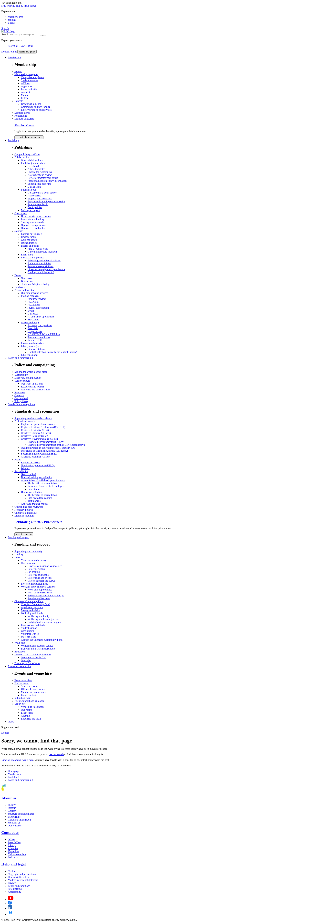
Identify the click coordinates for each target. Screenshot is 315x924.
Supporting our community (28, 551)
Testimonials (34, 500)
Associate (26, 92)
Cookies (12, 871)
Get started (33, 166)
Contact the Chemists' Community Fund (42, 639)
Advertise (13, 848)
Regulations (20, 115)
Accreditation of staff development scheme (43, 480)
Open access (20, 213)
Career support (28, 563)
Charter (12, 810)
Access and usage (30, 322)
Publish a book (28, 189)
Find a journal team (38, 248)
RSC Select (34, 304)
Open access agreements (33, 225)
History (12, 804)
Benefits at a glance (31, 103)
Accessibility (14, 891)
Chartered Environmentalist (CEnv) (39, 438)
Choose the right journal (40, 172)
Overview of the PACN (33, 657)
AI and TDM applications (41, 316)
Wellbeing (19, 642)
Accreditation (21, 471)
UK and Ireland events (32, 689)
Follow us (13, 857)
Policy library (21, 401)
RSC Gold (33, 301)
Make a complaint (17, 854)
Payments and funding (32, 219)
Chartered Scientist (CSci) (34, 436)
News (11, 721)
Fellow (24, 98)
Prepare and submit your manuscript (46, 201)
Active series (34, 195)
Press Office (14, 842)
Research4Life (35, 340)
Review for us (28, 236)
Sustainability (21, 374)
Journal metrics (29, 242)
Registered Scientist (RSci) (35, 430)
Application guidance (32, 607)
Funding (18, 554)
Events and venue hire (19, 666)
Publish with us (22, 157)
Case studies (34, 489)
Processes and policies (32, 257)
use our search (56, 754)
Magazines (33, 319)
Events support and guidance (29, 701)
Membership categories (26, 74)
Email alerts (27, 254)
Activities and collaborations (35, 389)
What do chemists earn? (40, 592)
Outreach (19, 395)
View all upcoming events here (17, 760)
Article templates (36, 169)
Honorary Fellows (23, 509)
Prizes (17, 459)
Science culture (22, 380)
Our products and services (34, 293)
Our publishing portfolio (27, 154)
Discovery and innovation (27, 377)
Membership (14, 57)
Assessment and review (40, 174)
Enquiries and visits (31, 718)
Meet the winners (24, 534)
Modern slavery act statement (23, 880)
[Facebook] (10, 903)
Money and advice (30, 610)
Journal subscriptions (38, 307)
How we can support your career (45, 566)
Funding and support (18, 537)
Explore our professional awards (37, 424)
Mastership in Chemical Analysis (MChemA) (44, 450)
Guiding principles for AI (41, 272)
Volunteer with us (30, 633)
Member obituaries (24, 118)
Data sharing (34, 186)
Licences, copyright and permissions (46, 269)
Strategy (12, 807)
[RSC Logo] (8, 31)
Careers (18, 557)
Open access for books (32, 228)
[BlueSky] (10, 914)
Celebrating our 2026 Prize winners (38, 522)
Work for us (14, 822)
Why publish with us (31, 160)
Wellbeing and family (32, 613)
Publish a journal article (33, 163)
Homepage (13, 771)
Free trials (33, 328)
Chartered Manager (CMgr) (35, 456)
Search (4, 34)
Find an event (21, 683)
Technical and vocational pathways (46, 595)
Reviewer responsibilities (40, 266)
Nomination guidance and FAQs (38, 465)
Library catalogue (30, 346)
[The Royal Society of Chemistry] (15, 791)
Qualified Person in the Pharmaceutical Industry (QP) (48, 447)
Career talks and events (40, 577)
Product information (24, 290)
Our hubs (26, 660)
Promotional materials (32, 343)
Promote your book (38, 204)
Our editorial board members (42, 251)
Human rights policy (18, 877)
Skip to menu (8, 5)
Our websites (14, 825)
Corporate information (19, 819)
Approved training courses (34, 503)
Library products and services (36, 109)
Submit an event (22, 698)
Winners (25, 468)
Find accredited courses (40, 498)
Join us (13, 51)
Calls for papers (29, 239)
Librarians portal (29, 355)
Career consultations (38, 574)
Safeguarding (15, 888)
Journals (12, 19)
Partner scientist (29, 89)
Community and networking (35, 106)
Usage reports (35, 331)
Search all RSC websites (20, 45)
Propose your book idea (40, 198)
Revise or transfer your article (43, 177)
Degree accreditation (31, 492)
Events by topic (29, 695)
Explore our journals (31, 234)
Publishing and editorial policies (44, 260)
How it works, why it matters (36, 216)
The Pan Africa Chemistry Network (32, 654)
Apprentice (26, 86)
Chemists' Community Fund (28, 601)
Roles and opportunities (40, 589)
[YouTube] (10, 899)
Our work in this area (32, 383)
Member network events (33, 692)
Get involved (21, 398)
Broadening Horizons (39, 598)
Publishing (13, 140)
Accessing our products (40, 325)
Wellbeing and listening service (44, 619)
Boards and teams (30, 245)
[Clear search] (41, 35)
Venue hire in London (32, 706)
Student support (29, 628)
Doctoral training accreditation (36, 477)
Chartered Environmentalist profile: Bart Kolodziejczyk (56, 444)
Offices (11, 839)
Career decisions (36, 569)
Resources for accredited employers (46, 486)
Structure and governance (21, 813)
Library (12, 845)
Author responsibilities (39, 263)
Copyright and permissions (22, 874)
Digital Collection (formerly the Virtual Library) (52, 352)
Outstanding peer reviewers (28, 506)
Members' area (15, 16)
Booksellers (27, 281)
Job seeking (34, 571)
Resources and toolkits (32, 386)
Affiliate (25, 83)
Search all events (29, 686)
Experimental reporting (39, 183)
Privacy (12, 883)
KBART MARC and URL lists (44, 334)
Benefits (18, 101)
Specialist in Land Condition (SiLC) (39, 453)
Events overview (23, 680)
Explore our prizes (30, 462)
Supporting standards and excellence (33, 418)
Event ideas (27, 712)
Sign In (5, 28)
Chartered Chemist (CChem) (36, 433)
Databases (19, 287)
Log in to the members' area (29, 137)
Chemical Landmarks (25, 512)
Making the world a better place (30, 371)
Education (19, 392)
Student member (29, 80)
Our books (26, 278)
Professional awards (24, 421)
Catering (25, 715)
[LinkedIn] (10, 908)
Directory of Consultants (27, 663)
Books (11, 22)
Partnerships (14, 816)
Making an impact (30, 210)
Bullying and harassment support (45, 622)
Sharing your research (32, 222)
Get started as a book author (42, 192)
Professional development (34, 583)
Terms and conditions (39, 337)
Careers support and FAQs (41, 580)
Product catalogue (30, 295)
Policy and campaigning (20, 357)
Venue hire (20, 703)
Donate (5, 51)
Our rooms (26, 709)
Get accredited (28, 474)
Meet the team (28, 636)
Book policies (35, 207)
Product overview (37, 298)
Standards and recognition (21, 404)
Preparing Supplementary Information (47, 180)
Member (25, 95)
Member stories (22, 112)
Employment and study (33, 625)
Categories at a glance (32, 77)
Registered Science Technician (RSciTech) (43, 427)
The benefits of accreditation (42, 483)
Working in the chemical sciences (38, 586)
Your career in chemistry (33, 560)
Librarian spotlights (24, 515)
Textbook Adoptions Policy (35, 284)
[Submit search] (44, 35)
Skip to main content (26, 5)
